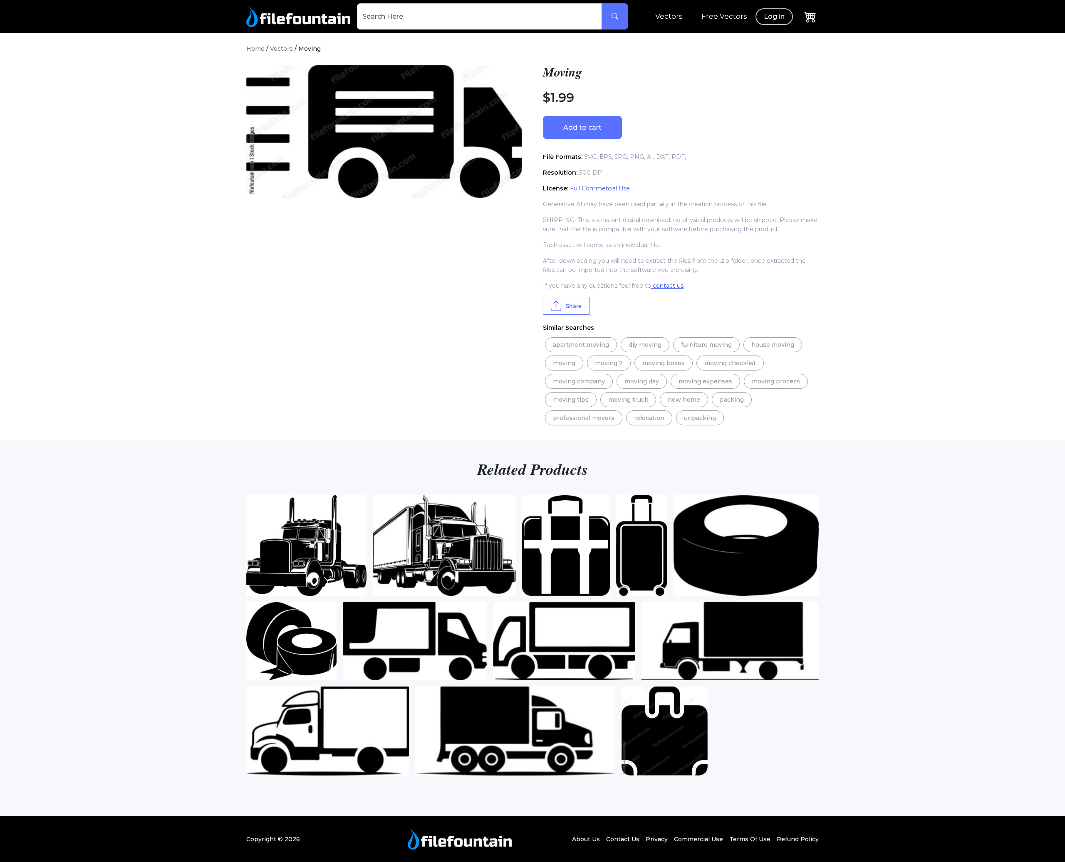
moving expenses (705, 381)
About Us (586, 839)
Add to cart (582, 127)
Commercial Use (698, 839)
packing (732, 399)
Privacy (657, 839)
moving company (579, 381)
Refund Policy (798, 839)
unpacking (700, 418)
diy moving (645, 344)
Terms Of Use (749, 839)
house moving (772, 344)
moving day (641, 381)
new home (684, 399)
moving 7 (609, 363)
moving (564, 363)
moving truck (628, 399)
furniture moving (706, 344)
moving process (776, 381)
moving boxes (663, 363)
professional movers (583, 418)
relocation (649, 418)
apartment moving (581, 344)
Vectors (669, 16)
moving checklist (730, 363)
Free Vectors (724, 16)
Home (255, 48)
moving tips (571, 399)
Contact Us (622, 839)
